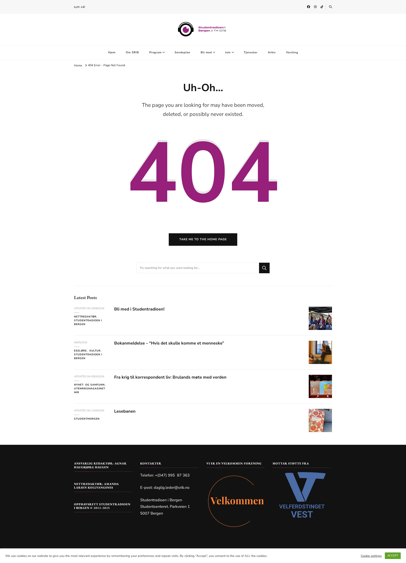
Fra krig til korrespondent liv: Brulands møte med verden (170, 377)
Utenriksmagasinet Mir (89, 390)
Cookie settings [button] (371, 556)
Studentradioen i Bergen (88, 322)
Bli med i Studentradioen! (139, 309)
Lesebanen (125, 411)
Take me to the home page (203, 239)
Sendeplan (182, 52)
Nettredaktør (85, 316)
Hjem (111, 52)
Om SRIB (132, 52)
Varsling (292, 52)
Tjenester (251, 52)
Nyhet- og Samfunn (89, 384)
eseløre (80, 350)
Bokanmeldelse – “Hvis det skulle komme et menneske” (169, 343)
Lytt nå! (79, 7)
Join (228, 52)
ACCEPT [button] (392, 556)
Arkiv (272, 52)
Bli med (206, 52)
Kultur (94, 350)
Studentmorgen (87, 418)
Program (155, 52)
